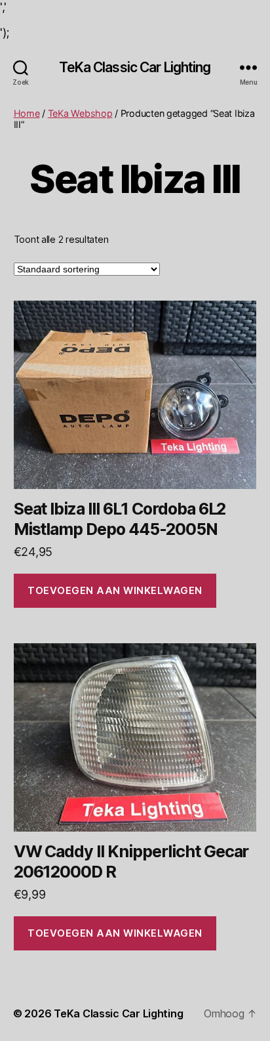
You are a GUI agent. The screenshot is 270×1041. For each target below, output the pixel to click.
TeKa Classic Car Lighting (134, 67)
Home (27, 113)
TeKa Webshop (80, 113)
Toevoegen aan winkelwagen (115, 590)
